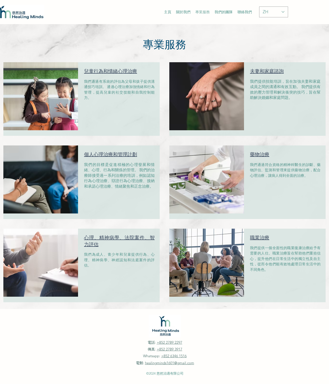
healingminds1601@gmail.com (169, 363)
